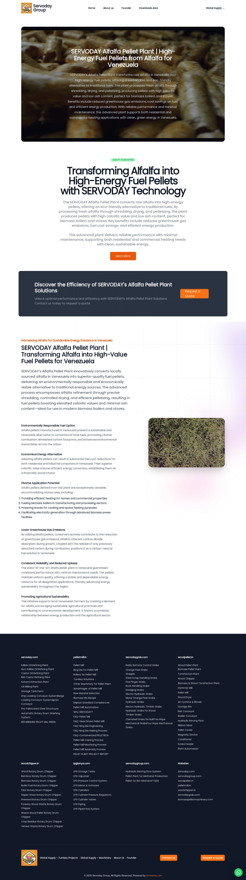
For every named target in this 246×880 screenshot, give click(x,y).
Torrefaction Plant (188, 674)
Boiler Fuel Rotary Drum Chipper (39, 785)
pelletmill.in (184, 785)
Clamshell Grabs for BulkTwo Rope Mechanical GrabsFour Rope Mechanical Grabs (149, 723)
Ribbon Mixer (185, 725)
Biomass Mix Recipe (84, 698)
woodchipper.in (187, 790)
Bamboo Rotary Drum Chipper (38, 776)
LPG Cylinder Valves (84, 799)
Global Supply (215, 8)
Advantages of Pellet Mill (87, 688)
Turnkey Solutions (83, 679)
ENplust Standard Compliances (91, 702)
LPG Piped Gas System (86, 809)
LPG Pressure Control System (90, 780)
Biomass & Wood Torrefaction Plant (199, 683)
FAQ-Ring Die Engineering (88, 726)
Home (91, 8)
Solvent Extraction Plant (35, 682)
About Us (119, 857)
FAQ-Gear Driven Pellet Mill (88, 721)
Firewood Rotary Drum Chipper (39, 799)
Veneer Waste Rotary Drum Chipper (42, 826)
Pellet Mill (78, 665)
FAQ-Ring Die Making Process (90, 730)
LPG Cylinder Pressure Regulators (92, 794)
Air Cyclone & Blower (190, 702)
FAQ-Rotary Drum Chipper (36, 790)
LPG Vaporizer (81, 776)
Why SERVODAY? (83, 712)
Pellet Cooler (185, 730)
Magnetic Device (188, 734)
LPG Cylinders (81, 790)
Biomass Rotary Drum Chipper (38, 780)
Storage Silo (185, 706)
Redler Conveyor (187, 716)
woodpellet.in (185, 780)
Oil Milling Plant (29, 686)
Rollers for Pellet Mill (84, 674)
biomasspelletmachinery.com (195, 799)
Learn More (123, 256)
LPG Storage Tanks (84, 771)
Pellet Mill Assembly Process (89, 749)
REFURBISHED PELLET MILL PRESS (38, 722)
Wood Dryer (185, 697)
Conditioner (185, 739)
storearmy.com (154, 875)
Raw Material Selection (86, 693)
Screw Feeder (186, 744)
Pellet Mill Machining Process (89, 744)
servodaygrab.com (189, 794)
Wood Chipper (186, 678)
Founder (126, 8)
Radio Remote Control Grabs (142, 665)
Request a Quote (192, 293)
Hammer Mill (185, 688)
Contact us (168, 857)
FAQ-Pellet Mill (81, 716)
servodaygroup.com (189, 776)
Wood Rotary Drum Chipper (37, 771)
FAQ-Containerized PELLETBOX (91, 735)
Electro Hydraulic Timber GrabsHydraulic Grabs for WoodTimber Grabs (144, 710)
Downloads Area (148, 8)
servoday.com (186, 771)
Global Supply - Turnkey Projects (59, 857)
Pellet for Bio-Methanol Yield (142, 780)
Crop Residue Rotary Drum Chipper (41, 821)
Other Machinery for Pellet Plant (92, 684)
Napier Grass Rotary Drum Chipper (41, 794)
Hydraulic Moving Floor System (143, 771)
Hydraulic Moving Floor (191, 720)
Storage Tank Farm (32, 691)
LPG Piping (79, 804)
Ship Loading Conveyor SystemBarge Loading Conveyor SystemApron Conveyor (42, 700)
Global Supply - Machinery (95, 857)
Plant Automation (188, 748)
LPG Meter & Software (86, 785)
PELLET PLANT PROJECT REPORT (91, 754)
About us (108, 8)
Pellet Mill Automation (86, 707)
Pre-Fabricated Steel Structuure (40, 708)
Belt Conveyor (186, 711)
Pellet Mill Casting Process (88, 740)
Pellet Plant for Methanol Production (147, 776)
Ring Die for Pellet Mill (85, 670)
